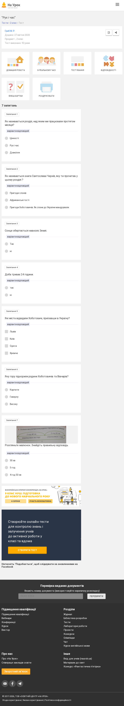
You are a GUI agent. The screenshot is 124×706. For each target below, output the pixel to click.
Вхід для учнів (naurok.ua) (78, 658)
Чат (66, 641)
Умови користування (33, 700)
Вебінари (6, 618)
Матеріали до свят (74, 662)
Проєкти (68, 630)
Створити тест (27, 550)
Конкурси (69, 634)
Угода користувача (11, 700)
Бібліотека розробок (75, 618)
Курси (5, 626)
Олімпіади (69, 637)
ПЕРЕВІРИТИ (96, 596)
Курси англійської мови (77, 645)
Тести (67, 622)
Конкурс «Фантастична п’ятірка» (82, 666)
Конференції (9, 622)
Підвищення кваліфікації (15, 614)
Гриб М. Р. (10, 31)
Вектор (6, 630)
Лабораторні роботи (75, 626)
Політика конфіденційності (58, 700)
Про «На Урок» (10, 658)
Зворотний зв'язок (16, 671)
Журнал (68, 614)
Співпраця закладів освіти (16, 662)
